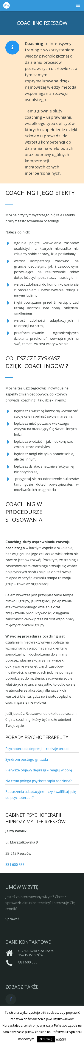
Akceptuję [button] (45, 1039)
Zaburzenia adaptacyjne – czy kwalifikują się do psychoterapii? (40, 794)
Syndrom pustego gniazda (26, 759)
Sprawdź (12, 919)
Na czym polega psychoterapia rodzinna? (38, 780)
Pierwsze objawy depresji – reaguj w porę (38, 770)
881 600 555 (15, 864)
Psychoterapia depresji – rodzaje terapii (37, 748)
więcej (61, 1039)
